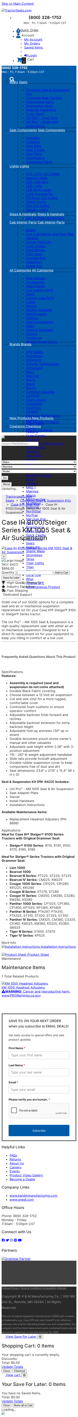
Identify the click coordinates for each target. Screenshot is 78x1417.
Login (32, 55)
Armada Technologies (42, 364)
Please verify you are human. (29, 1099)
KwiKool (32, 483)
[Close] (40, 1337)
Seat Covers (35, 150)
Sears (30, 543)
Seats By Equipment (41, 110)
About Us (17, 1163)
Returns (15, 1159)
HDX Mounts (35, 447)
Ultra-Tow (33, 575)
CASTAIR (32, 396)
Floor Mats (34, 254)
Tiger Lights (35, 563)
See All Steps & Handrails (45, 218)
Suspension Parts (39, 162)
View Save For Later (21, 1337)
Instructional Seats (40, 102)
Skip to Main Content (18, 4)
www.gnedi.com (22, 1200)
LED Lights (34, 186)
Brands (15, 344)
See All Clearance (39, 430)
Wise (29, 579)
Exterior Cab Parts (40, 298)
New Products (21, 418)
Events (15, 1171)
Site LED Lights (37, 206)
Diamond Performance (43, 416)
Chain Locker (36, 400)
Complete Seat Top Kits (44, 98)
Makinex (32, 491)
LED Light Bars (37, 182)
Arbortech (33, 360)
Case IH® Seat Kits (25, 504)
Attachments (35, 286)
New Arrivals (35, 278)
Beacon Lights (36, 178)
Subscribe (39, 1130)
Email (13, 1082)
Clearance (18, 426)
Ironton (31, 459)
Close (6, 1370)
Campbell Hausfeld (40, 392)
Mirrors (31, 306)
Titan (30, 567)
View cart (13, 1375)
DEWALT (32, 412)
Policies (6, 1288)
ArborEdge (34, 356)
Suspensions (35, 158)
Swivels (31, 334)
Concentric (34, 404)
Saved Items (33, 47)
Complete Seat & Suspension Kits (45, 500)
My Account (33, 39)
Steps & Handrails (23, 214)
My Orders (32, 43)
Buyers (31, 388)
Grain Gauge (35, 436)
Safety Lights (36, 202)
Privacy (15, 1288)
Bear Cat (32, 376)
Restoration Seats (39, 106)
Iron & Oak (34, 455)
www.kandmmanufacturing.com (33, 1196)
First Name (17, 1048)
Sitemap (61, 1288)
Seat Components (23, 130)
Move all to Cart (23, 1405)
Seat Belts (33, 146)
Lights (14, 166)
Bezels (31, 230)
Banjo (30, 372)
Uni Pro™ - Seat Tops (42, 118)
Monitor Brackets (39, 310)
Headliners (34, 262)
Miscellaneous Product (43, 587)
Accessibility (49, 1288)
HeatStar (32, 451)
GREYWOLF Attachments (44, 444)
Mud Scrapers (36, 314)
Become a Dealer (22, 1179)
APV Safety (34, 352)
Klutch (30, 479)
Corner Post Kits (38, 242)
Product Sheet (37, 955)
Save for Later (11, 577)
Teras (30, 559)
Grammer (33, 440)
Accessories (35, 282)
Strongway (34, 555)
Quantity (8, 572)
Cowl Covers (36, 246)
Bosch (30, 380)
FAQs (13, 1155)
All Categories (20, 270)
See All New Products (42, 422)
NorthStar (33, 511)
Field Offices (35, 250)
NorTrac (32, 515)
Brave (30, 384)
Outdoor (32, 318)
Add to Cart (61, 572)
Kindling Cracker (38, 475)
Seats (14, 82)
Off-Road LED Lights (41, 198)
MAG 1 (31, 487)
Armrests (33, 138)
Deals (30, 294)
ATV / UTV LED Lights (42, 174)
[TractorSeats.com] (17, 10)
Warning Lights (37, 210)
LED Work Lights (38, 190)
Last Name (17, 1065)
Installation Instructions (58, 947)
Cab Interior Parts (23, 222)
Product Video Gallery (26, 1175)
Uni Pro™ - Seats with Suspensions (42, 124)
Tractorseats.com (19, 496)
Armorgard (34, 368)
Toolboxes (34, 338)
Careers (15, 1167)
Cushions (33, 142)
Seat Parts (34, 154)
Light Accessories (39, 194)
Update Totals (12, 1367)
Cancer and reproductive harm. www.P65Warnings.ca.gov (36, 993)
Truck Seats (35, 114)
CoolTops (33, 408)
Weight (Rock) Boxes (42, 342)
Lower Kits (34, 266)
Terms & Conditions (31, 1288)
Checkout (19, 1370)
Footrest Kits (35, 258)
